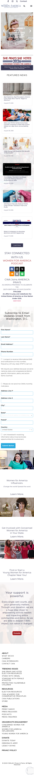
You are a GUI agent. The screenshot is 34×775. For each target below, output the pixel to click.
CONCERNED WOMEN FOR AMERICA (13, 726)
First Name (5, 329)
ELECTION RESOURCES (12, 692)
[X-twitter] (22, 269)
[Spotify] (22, 273)
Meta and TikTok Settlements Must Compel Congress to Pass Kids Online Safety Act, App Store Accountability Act (17, 125)
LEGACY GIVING (8, 746)
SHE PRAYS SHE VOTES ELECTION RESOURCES (12, 672)
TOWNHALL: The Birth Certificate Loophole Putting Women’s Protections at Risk (15, 178)
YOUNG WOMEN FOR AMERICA (15, 734)
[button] (31, 5)
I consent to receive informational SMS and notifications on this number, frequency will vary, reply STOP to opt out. (16, 361)
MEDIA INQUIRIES (9, 717)
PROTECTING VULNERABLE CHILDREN (13, 684)
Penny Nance (8, 709)
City (2, 405)
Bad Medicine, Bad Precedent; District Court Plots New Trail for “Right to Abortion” (17, 98)
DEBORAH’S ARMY (10, 743)
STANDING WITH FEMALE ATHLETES (13, 679)
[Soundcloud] (11, 273)
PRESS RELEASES (9, 712)
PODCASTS (6, 714)
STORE (5, 701)
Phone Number (7, 351)
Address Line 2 (7, 398)
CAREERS (6, 658)
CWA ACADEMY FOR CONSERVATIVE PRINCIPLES (14, 695)
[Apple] (17, 273)
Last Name (5, 337)
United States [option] (7, 430)
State (3, 413)
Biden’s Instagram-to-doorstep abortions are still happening (14, 232)
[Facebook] (11, 269)
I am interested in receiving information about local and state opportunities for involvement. (13, 437)
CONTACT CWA (8, 664)
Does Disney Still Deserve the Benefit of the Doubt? (17, 152)
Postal (3, 420)
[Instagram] (17, 269)
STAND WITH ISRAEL (11, 676)
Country (4, 427)
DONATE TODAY (9, 740)
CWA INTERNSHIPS (10, 661)
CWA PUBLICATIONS (11, 699)
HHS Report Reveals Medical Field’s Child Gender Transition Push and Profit (16, 205)
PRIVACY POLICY (9, 750)
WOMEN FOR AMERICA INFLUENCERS (12, 730)
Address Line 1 (6, 391)
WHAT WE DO (8, 656)
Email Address (6, 344)
